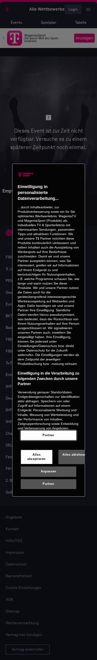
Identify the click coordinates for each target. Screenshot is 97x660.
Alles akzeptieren (36, 457)
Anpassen (48, 471)
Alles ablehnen (74, 454)
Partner (48, 435)
